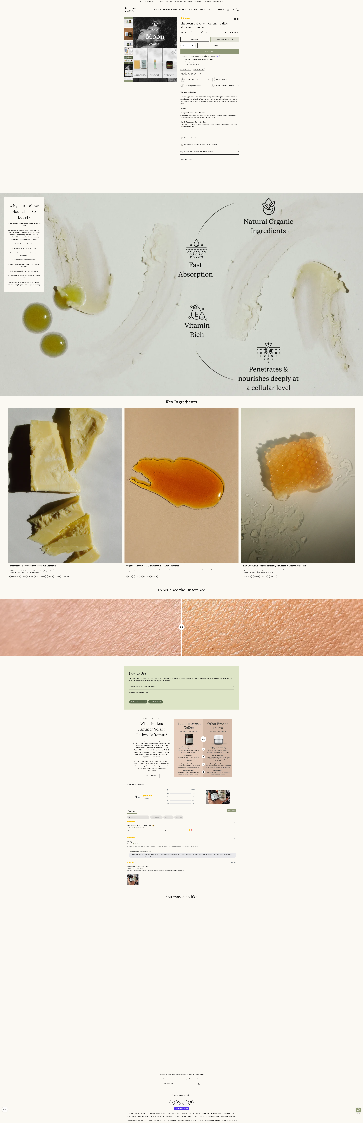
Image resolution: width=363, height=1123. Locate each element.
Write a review (231, 810)
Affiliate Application (173, 1113)
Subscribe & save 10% (225, 39)
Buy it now (209, 51)
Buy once (194, 39)
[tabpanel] (181, 850)
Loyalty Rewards (181, 1116)
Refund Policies (143, 1116)
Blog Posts (205, 1113)
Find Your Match (168, 1116)
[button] (181, 790)
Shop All (156, 9)
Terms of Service (228, 1113)
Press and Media (194, 1113)
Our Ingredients (140, 1113)
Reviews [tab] (132, 811)
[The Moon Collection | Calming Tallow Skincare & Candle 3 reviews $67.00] (187, 171)
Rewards (221, 9)
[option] (155, 49)
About (131, 1113)
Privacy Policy (131, 1116)
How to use (185, 69)
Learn (209, 9)
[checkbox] (178, 817)
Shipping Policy (155, 1116)
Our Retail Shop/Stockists (156, 1113)
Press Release (216, 1113)
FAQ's (202, 1116)
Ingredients (198, 69)
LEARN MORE (151, 776)
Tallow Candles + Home (196, 9)
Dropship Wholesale (212, 1116)
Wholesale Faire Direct (228, 1116)
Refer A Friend (193, 1116)
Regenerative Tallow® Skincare (173, 9)
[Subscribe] (198, 1084)
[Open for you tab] (358, 1110)
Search (184, 1113)
